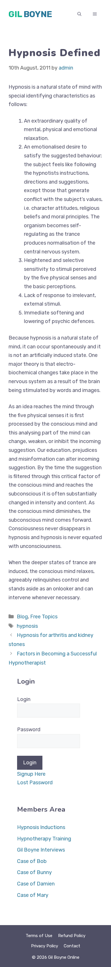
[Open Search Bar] (79, 14)
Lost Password (35, 782)
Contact (72, 945)
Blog (22, 616)
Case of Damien (36, 884)
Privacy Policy (44, 945)
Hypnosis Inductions (41, 827)
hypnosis (27, 626)
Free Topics (43, 616)
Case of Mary (32, 895)
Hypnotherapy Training (44, 839)
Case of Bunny (34, 872)
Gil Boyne (30, 14)
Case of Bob (32, 861)
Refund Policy (71, 935)
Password (28, 729)
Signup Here (31, 774)
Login (23, 699)
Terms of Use (39, 935)
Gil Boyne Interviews (41, 850)
